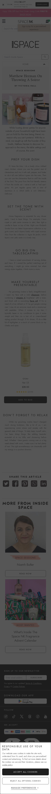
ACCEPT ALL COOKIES (25, 772)
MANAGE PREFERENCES (23, 788)
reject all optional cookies (25, 781)
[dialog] (25, 768)
